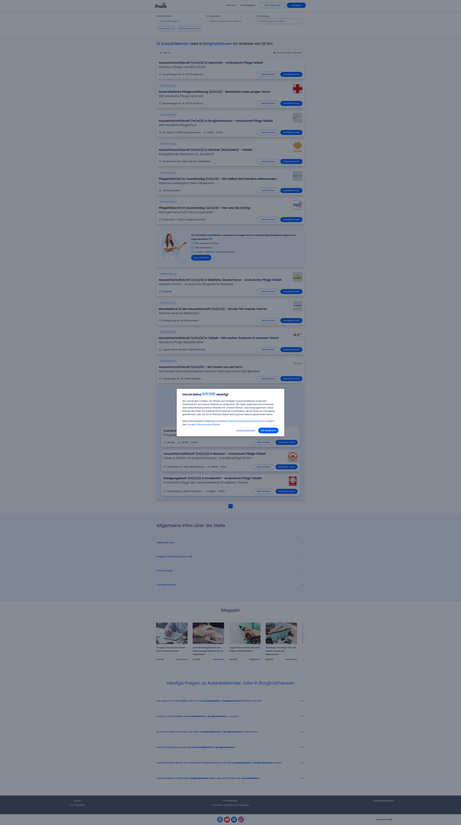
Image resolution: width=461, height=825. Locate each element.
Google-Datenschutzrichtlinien (203, 424)
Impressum (259, 421)
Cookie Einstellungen (245, 430)
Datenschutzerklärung (238, 421)
